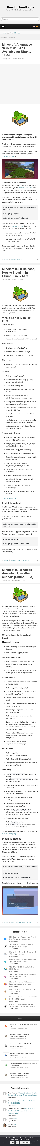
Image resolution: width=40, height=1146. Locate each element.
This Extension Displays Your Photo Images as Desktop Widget (21, 945)
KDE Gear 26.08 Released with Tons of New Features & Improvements (22, 938)
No (17, 1142)
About (15, 1119)
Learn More (25, 1142)
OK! (12, 1142)
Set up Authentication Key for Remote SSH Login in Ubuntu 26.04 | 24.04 (22, 1094)
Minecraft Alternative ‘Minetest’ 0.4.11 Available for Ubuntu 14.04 (17, 49)
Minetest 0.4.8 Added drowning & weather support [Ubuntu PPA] (17, 573)
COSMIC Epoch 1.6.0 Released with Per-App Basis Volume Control (23, 960)
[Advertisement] (20, 84)
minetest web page (8, 156)
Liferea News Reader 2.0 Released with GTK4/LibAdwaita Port (22, 953)
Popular (20, 1018)
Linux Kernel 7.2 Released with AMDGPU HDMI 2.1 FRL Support (23, 998)
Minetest (19, 259)
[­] (20, 1)
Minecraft (13, 259)
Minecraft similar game (17, 560)
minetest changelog (9, 834)
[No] (37, 1140)
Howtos (6, 259)
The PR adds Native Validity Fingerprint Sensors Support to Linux (22, 975)
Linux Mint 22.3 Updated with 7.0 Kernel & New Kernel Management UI (21, 1111)
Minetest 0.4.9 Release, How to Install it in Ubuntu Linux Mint (18, 272)
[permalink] (36, 259)
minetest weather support (23, 922)
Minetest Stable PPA (25, 188)
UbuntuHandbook (20, 7)
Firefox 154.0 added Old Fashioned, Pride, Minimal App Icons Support (21, 983)
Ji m (9, 1124)
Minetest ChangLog (9, 498)
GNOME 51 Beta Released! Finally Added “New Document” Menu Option (22, 1005)
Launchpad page (17, 226)
